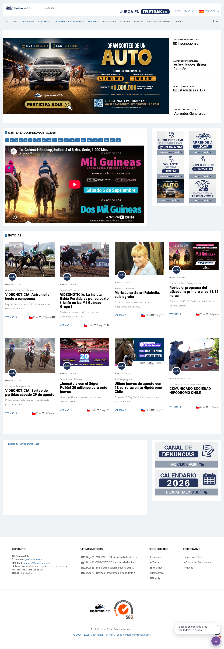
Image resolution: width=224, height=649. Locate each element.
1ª (7, 140)
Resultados (44, 21)
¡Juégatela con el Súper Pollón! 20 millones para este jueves (83, 387)
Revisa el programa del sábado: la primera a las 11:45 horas (194, 291)
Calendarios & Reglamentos (69, 21)
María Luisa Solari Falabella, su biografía (137, 295)
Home (15, 21)
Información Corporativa (197, 562)
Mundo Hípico (109, 21)
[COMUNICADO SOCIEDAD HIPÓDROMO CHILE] (194, 354)
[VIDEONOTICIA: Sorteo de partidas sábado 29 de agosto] (30, 355)
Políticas (188, 567)
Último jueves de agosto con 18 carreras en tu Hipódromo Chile (138, 387)
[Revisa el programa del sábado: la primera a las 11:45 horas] (194, 256)
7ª (35, 140)
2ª (12, 140)
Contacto (180, 21)
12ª (60, 140)
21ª (112, 140)
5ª (25, 140)
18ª (95, 140)
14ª (72, 140)
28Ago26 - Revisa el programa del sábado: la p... (110, 573)
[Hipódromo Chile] (215, 641)
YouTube (157, 567)
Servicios (125, 21)
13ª (66, 140)
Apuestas (93, 21)
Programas (28, 21)
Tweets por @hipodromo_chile (23, 444)
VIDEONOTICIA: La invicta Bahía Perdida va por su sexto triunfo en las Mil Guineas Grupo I (84, 300)
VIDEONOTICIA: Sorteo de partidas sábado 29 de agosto (29, 392)
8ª (39, 140)
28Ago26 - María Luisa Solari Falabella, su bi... (109, 567)
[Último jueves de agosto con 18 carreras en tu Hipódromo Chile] (139, 352)
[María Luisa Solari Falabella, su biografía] (139, 258)
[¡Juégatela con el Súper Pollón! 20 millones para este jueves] (84, 352)
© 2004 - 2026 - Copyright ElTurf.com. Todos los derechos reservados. (111, 634)
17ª (89, 140)
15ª (77, 140)
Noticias (138, 21)
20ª (106, 140)
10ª (48, 140)
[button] (197, 628)
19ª (100, 140)
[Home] (18, 7)
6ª (30, 140)
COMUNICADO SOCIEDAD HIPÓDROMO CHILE (190, 391)
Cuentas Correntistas (159, 21)
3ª (16, 140)
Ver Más (9, 317)
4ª (21, 140)
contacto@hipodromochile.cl (37, 563)
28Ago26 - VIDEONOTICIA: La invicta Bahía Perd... (111, 562)
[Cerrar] (217, 626)
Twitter (156, 562)
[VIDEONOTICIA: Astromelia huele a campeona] (30, 259)
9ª (44, 140)
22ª (118, 140)
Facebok (156, 557)
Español (210, 11)
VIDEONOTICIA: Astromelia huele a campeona (27, 296)
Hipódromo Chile (193, 557)
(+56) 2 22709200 (33, 559)
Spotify (156, 578)
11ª (54, 140)
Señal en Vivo (184, 11)
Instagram (158, 573)
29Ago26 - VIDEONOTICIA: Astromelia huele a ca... (111, 557)
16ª (83, 140)
